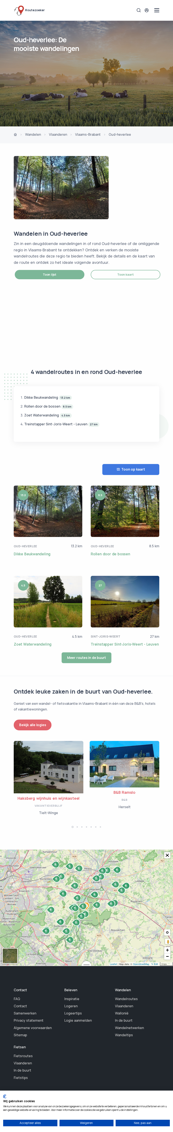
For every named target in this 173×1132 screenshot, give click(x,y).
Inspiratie (71, 998)
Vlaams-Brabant (88, 134)
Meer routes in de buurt (86, 657)
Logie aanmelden (78, 1020)
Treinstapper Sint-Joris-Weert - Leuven (125, 644)
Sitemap (20, 1035)
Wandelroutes (126, 998)
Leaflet (113, 964)
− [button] (167, 956)
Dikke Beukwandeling (32, 554)
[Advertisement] (86, 323)
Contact (20, 1006)
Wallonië (121, 1013)
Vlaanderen (58, 134)
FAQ (17, 998)
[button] (73, 827)
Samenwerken (25, 1013)
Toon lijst (49, 274)
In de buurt (123, 1020)
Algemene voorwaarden (33, 1027)
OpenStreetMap (141, 964)
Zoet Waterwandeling (32, 644)
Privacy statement (28, 1020)
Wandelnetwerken (129, 1027)
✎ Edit (154, 964)
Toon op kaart (133, 469)
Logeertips (73, 1013)
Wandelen (33, 134)
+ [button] (167, 950)
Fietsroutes (23, 1056)
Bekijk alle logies (32, 725)
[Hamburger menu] (156, 10)
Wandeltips (124, 1035)
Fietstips (21, 1077)
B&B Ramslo (124, 792)
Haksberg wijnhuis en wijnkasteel (49, 798)
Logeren (71, 1006)
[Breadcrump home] (15, 135)
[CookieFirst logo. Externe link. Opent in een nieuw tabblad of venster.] (4, 1096)
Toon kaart (125, 274)
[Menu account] (147, 10)
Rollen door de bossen (110, 554)
